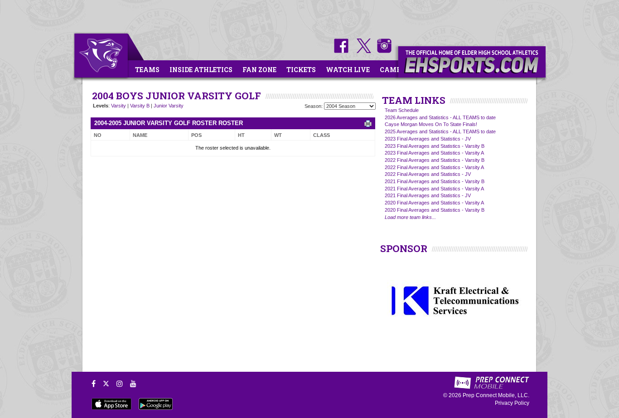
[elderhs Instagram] (382, 51)
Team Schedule (402, 110)
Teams (147, 69)
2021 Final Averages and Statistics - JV (428, 195)
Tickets (301, 69)
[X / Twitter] (106, 384)
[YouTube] (133, 383)
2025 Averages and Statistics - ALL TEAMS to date (440, 131)
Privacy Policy (512, 403)
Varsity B (140, 105)
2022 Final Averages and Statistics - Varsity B (434, 160)
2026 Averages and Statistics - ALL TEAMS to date (440, 117)
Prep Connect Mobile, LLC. (496, 395)
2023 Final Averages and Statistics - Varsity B (434, 146)
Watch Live (348, 69)
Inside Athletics (200, 69)
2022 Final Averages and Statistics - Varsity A (434, 167)
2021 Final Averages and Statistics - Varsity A (434, 188)
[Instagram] (120, 383)
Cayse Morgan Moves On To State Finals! (431, 124)
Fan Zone (259, 69)
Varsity (118, 105)
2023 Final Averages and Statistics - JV (428, 138)
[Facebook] (93, 383)
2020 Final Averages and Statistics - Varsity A (434, 202)
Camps (392, 69)
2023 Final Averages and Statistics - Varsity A (434, 153)
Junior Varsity (169, 105)
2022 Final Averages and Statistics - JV (428, 174)
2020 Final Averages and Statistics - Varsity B (434, 210)
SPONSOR (403, 248)
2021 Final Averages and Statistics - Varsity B (434, 181)
